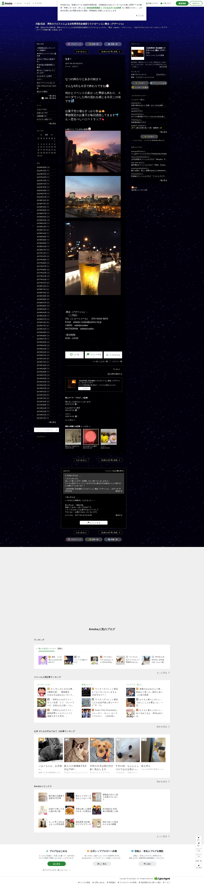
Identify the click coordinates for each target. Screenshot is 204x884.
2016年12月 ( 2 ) (43, 286)
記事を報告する (116, 374)
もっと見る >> (70, 420)
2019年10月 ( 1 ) (43, 207)
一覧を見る (163, 132)
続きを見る (163, 67)
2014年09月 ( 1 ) (43, 369)
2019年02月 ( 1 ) (43, 227)
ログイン (196, 3)
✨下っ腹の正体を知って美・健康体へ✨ (146, 128)
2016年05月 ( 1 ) (43, 309)
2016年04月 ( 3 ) (43, 312)
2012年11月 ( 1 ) (43, 418)
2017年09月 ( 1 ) (43, 260)
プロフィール (150, 55)
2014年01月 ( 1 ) (43, 392)
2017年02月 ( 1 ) (43, 279)
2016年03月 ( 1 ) (43, 316)
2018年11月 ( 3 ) (43, 230)
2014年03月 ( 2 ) (43, 385)
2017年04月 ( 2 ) (43, 273)
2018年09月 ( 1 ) (43, 237)
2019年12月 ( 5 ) (43, 200)
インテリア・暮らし (134, 685)
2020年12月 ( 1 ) (43, 180)
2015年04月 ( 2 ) (43, 345)
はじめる (56, 864)
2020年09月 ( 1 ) (43, 190)
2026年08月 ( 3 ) (43, 167)
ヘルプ (167, 882)
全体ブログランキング (138, 74)
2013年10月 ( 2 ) (43, 402)
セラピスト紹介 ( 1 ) (44, 119)
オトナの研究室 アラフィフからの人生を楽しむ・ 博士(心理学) (149, 116)
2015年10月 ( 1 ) (43, 329)
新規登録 (182, 3)
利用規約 (112, 882)
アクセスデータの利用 (128, 882)
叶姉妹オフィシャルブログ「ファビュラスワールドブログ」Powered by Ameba (149, 176)
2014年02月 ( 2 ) (43, 388)
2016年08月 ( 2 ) (43, 299)
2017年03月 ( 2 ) (43, 276)
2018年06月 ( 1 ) (43, 243)
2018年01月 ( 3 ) (43, 250)
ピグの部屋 (160, 55)
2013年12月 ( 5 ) (43, 395)
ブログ (74, 66)
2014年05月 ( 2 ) (43, 378)
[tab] (46, 648)
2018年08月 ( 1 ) (43, 240)
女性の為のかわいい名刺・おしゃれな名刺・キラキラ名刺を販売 (149, 105)
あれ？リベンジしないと (46, 83)
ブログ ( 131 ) (42, 109)
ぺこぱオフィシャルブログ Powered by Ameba (149, 154)
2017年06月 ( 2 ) (43, 270)
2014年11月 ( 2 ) (43, 362)
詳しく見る (101, 864)
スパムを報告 (85, 882)
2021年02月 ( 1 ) (43, 177)
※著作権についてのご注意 (139, 190)
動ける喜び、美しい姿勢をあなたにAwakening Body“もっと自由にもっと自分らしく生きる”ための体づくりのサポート (149, 170)
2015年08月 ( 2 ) (43, 336)
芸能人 (60, 648)
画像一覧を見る (50, 98)
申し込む (147, 864)
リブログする (114, 355)
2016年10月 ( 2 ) (43, 293)
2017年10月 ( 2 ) (43, 256)
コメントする (95, 523)
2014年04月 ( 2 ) (43, 382)
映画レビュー (87, 685)
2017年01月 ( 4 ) (43, 283)
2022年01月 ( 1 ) (43, 174)
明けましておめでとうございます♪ (78, 402)
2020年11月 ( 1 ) (43, 184)
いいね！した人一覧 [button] (100, 361)
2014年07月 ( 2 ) (43, 375)
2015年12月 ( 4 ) (43, 322)
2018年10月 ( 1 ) (43, 233)
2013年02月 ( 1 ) (43, 411)
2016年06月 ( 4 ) (43, 306)
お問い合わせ (99, 882)
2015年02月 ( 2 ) (43, 352)
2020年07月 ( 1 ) (43, 194)
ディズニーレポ (43, 685)
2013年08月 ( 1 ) (43, 405)
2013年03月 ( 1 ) (43, 408)
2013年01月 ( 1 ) (43, 415)
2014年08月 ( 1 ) (43, 372)
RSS (135, 188)
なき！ (68, 59)
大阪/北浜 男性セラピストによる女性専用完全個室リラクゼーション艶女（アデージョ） (80, 23)
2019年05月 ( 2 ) (43, 217)
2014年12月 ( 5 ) (43, 359)
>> (52, 135)
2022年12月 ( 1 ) (43, 171)
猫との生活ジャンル (46, 648)
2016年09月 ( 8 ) (43, 296)
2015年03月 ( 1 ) (43, 349)
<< (41, 135)
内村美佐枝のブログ (138, 122)
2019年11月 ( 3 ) (43, 204)
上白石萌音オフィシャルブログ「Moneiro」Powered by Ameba (149, 159)
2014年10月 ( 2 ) (43, 365)
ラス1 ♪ (68, 414)
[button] (199, 855)
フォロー (86, 388)
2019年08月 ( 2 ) (43, 210)
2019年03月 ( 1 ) (43, 223)
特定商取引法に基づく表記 (151, 882)
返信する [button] (119, 491)
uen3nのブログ (137, 111)
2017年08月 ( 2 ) (43, 263)
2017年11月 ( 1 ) (43, 253)
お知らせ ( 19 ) (42, 113)
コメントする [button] (95, 355)
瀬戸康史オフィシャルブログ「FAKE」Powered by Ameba (149, 165)
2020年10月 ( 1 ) (43, 187)
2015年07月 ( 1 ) (43, 339)
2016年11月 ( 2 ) (43, 289)
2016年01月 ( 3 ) (43, 319)
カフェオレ (69, 515)
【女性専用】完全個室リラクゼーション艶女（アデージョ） (87, 489)
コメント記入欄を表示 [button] (115, 471)
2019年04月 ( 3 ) (43, 220)
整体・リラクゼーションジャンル (142, 77)
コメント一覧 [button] (117, 361)
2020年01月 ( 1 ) (43, 197)
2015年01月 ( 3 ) (43, 355)
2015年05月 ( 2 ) (43, 342)
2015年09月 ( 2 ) (43, 332)
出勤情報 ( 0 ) (42, 116)
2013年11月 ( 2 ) (43, 398)
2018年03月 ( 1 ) (43, 246)
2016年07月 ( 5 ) (43, 303)
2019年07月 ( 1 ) (43, 213)
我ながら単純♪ (42, 92)
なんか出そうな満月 (72, 408)
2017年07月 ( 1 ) (43, 266)
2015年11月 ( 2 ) (43, 326)
